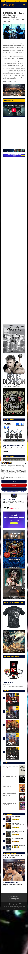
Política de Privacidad (15, 491)
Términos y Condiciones (13, 898)
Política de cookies (7, 491)
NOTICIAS (23, 19)
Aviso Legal (22, 491)
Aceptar (14, 481)
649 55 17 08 (8, 1)
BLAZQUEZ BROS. (14, 906)
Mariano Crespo (8, 19)
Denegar (14, 485)
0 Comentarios (7, 21)
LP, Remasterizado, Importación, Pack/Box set (13, 684)
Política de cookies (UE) (13, 900)
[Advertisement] (14, 133)
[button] (26, 463)
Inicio (9, 894)
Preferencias (14, 489)
